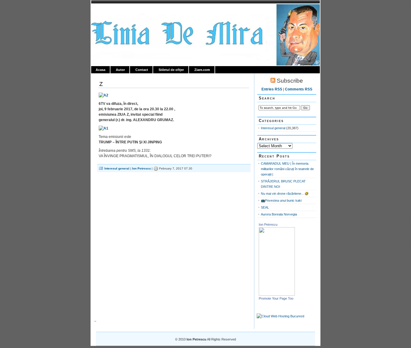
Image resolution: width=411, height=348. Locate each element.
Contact (141, 70)
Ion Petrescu (117, 11)
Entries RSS (271, 89)
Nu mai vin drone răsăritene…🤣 (285, 193)
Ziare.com (202, 70)
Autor (120, 70)
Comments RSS (298, 89)
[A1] (103, 128)
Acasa (100, 70)
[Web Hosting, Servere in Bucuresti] (280, 316)
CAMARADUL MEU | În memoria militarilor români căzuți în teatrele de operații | (287, 169)
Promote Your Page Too (276, 298)
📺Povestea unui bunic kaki (281, 200)
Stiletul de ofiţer (171, 70)
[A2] (103, 95)
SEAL (265, 207)
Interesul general (116, 168)
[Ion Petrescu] (277, 294)
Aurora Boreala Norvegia (279, 214)
